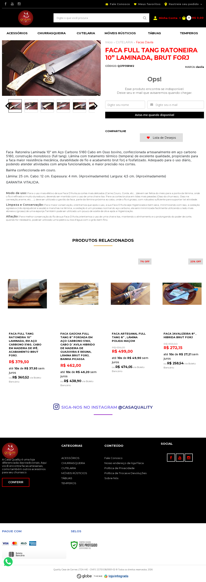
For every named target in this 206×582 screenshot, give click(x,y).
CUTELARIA (124, 42)
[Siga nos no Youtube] (12, 4)
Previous (7, 106)
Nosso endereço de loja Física (124, 463)
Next (96, 106)
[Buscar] (144, 17)
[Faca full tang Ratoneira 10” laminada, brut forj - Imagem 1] (15, 106)
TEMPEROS (68, 483)
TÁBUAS (66, 478)
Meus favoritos (149, 4)
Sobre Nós (111, 478)
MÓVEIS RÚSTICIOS (74, 473)
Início (109, 42)
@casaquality (135, 407)
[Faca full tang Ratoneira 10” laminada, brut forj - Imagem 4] (63, 106)
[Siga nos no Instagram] (19, 4)
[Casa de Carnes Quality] (25, 17)
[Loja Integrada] (116, 576)
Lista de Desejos (164, 138)
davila (200, 66)
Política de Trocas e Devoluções (125, 473)
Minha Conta (168, 18)
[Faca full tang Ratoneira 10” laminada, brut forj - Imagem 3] (47, 106)
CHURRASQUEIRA (73, 463)
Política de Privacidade (119, 468)
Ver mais (27, 381)
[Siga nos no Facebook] (5, 4)
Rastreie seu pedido (184, 4)
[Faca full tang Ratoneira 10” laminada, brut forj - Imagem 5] (79, 106)
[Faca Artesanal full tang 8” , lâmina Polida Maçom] (130, 316)
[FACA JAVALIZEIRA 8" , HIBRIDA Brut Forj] (182, 316)
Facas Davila (144, 42)
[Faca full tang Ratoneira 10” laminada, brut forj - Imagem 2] (31, 106)
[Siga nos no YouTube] (180, 458)
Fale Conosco (119, 4)
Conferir (15, 482)
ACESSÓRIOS (70, 458)
